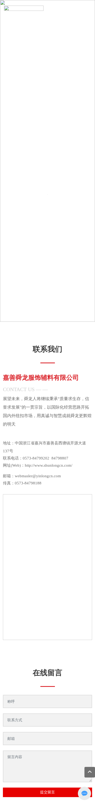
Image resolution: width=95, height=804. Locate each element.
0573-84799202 (36, 458)
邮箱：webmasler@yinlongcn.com (32, 476)
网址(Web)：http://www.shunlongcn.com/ (37, 465)
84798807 (59, 458)
